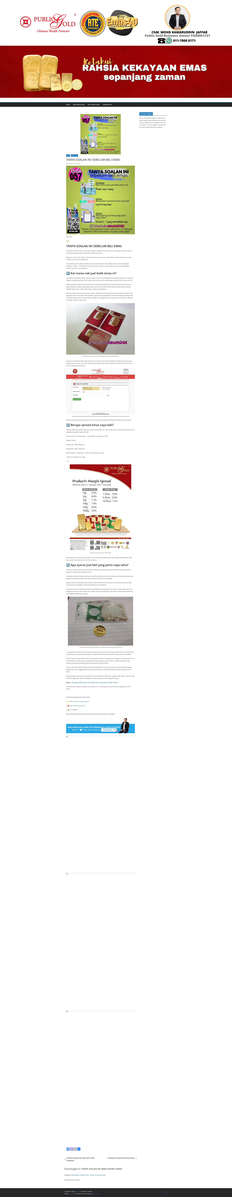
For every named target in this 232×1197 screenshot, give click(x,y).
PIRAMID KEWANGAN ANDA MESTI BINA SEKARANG (81, 1159)
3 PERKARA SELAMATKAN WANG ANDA (120, 1158)
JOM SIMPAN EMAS (79, 104)
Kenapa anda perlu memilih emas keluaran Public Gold (94, 682)
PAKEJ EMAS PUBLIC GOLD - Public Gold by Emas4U (88, 1175)
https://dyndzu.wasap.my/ (77, 705)
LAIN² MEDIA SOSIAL (94, 104)
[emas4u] (116, 1)
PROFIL (68, 104)
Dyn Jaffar (78, 163)
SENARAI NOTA (107, 104)
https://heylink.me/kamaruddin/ (79, 701)
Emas (68, 155)
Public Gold (74, 155)
